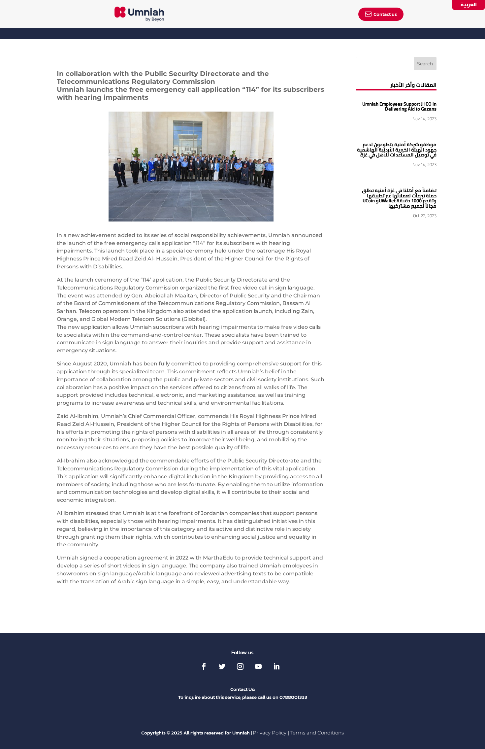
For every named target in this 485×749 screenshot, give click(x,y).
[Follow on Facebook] (203, 666)
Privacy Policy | (271, 733)
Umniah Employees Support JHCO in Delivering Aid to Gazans (399, 106)
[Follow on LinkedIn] (276, 666)
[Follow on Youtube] (258, 666)
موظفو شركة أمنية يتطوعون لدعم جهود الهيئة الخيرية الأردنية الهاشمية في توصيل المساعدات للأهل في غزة (396, 149)
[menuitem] (139, 14)
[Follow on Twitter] (222, 666)
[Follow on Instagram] (240, 666)
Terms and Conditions (317, 733)
